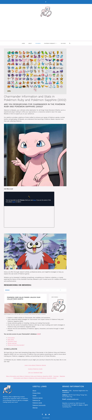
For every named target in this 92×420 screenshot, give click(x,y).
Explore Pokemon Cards (35, 369)
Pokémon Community (49, 43)
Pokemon (37, 43)
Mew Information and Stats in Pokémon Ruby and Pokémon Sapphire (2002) (29, 376)
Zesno (80, 405)
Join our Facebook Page (35, 372)
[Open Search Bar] (69, 43)
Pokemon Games (38, 398)
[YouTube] (45, 414)
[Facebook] (45, 2)
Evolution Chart (12, 341)
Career (34, 395)
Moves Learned (12, 343)
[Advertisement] (46, 30)
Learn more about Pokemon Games (35, 365)
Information (11, 337)
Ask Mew (63, 43)
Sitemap (35, 407)
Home (23, 43)
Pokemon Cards (37, 403)
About (30, 43)
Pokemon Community (39, 405)
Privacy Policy (37, 393)
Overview (56, 376)
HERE (38, 334)
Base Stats (11, 339)
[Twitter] (49, 414)
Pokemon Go (36, 400)
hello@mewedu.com (73, 399)
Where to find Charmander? (16, 345)
